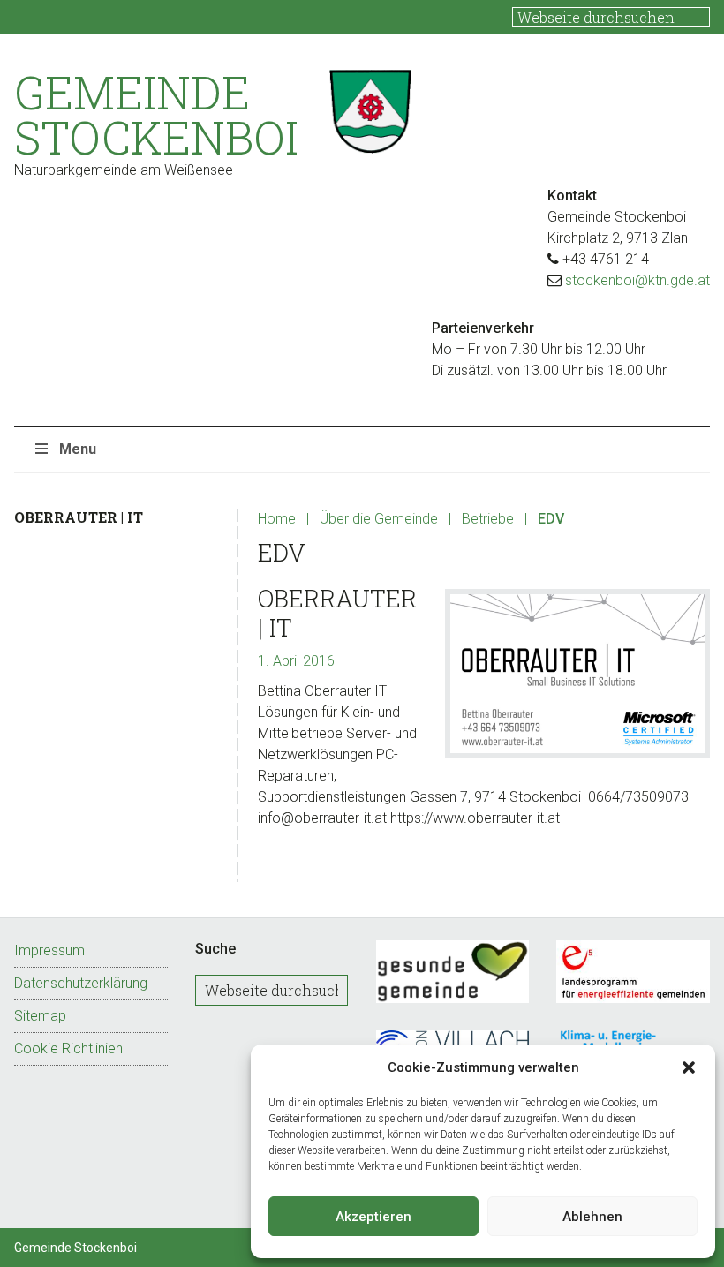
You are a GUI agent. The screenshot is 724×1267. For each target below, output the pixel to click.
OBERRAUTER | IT (337, 612)
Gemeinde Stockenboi (156, 115)
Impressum (49, 950)
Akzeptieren (373, 1217)
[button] (689, 1067)
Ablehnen (592, 1217)
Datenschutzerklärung (80, 983)
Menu (77, 449)
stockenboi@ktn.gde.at (637, 280)
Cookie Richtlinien (68, 1048)
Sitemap (40, 1015)
